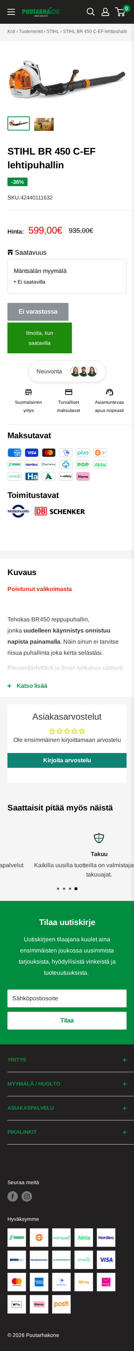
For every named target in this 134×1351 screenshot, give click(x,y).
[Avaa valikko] (11, 12)
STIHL (53, 31)
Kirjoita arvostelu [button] (67, 760)
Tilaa (67, 1020)
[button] (67, 371)
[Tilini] (105, 12)
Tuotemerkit (31, 31)
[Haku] (91, 12)
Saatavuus (31, 252)
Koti (11, 31)
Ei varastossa (38, 311)
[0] (120, 11)
